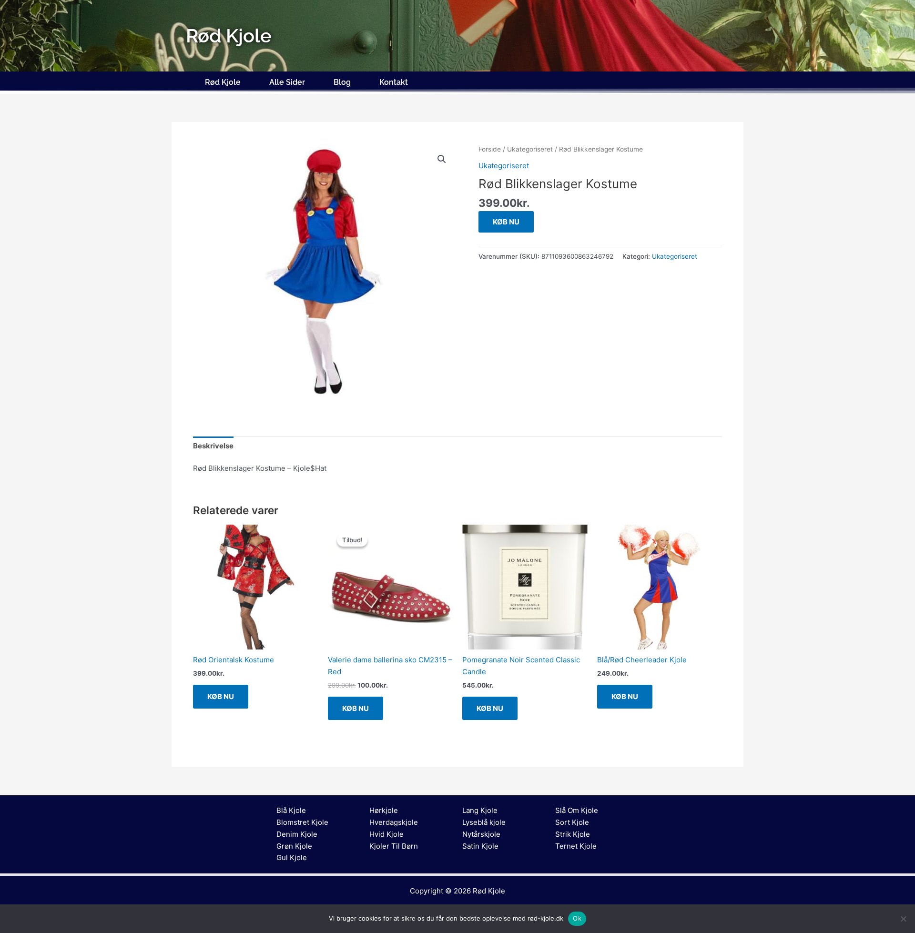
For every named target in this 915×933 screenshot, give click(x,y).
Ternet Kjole (576, 846)
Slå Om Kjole (576, 810)
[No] (903, 918)
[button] (441, 159)
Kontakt (393, 82)
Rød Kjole (223, 82)
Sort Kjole (572, 822)
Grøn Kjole (294, 846)
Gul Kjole (291, 857)
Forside (489, 149)
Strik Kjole (572, 834)
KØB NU (506, 221)
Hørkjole (383, 810)
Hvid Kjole (386, 834)
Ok (577, 918)
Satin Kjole (480, 846)
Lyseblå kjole (484, 822)
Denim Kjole (296, 834)
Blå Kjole (291, 810)
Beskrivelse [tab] (213, 445)
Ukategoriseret (530, 149)
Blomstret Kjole (302, 822)
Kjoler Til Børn (393, 846)
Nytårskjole (481, 834)
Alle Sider (287, 82)
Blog (342, 82)
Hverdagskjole (393, 822)
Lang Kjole (480, 810)
